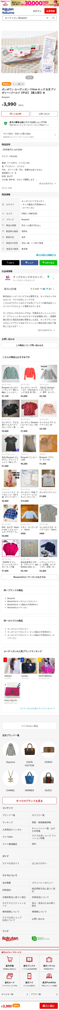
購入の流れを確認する (46, 254)
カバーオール (25, 489)
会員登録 (50, 10)
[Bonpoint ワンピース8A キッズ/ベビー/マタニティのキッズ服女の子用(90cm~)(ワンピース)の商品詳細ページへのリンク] (29, 443)
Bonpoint (6, 97)
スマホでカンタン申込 (9, 984)
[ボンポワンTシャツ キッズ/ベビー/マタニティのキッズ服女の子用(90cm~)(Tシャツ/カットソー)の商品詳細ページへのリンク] (48, 478)
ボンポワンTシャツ (47, 492)
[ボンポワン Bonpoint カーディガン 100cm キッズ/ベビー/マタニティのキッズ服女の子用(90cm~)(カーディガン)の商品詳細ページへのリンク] (29, 408)
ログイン (37, 10)
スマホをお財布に (29, 984)
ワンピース (24, 454)
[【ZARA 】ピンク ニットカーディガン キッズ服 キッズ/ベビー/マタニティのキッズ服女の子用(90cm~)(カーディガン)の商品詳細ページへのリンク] (11, 548)
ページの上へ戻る (29, 725)
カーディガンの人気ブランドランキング (36, 708)
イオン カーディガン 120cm (29, 528)
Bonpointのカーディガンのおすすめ (29, 576)
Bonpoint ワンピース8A (29, 458)
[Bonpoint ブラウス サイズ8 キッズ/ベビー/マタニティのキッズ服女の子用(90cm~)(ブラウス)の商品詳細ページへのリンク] (48, 443)
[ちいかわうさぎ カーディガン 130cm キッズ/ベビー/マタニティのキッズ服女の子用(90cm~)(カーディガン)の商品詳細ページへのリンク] (48, 513)
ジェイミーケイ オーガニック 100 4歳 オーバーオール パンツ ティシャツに (10, 497)
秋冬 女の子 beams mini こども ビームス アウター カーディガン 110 (10, 531)
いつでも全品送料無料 (29, 967)
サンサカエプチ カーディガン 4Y (47, 423)
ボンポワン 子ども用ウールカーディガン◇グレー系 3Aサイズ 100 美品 (10, 426)
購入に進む (49, 1005)
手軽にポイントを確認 (49, 984)
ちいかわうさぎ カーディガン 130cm (47, 528)
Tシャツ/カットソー (8, 454)
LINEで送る (49, 262)
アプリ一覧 (36, 994)
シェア (30, 262)
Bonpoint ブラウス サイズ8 (46, 458)
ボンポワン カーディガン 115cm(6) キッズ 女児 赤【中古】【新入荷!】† (29, 391)
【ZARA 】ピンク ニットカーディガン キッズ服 (10, 564)
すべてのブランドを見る (29, 800)
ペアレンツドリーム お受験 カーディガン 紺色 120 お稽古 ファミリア (47, 567)
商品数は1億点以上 (9, 967)
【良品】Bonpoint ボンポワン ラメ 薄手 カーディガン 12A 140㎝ (47, 391)
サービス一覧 (7, 994)
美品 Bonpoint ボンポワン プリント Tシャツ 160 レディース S (10, 461)
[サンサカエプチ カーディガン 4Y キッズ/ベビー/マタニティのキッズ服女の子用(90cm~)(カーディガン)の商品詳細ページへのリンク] (48, 408)
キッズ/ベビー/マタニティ (32, 201)
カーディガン (28, 207)
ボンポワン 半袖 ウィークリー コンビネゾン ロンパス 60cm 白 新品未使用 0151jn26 (29, 497)
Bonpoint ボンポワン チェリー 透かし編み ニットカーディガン (10, 391)
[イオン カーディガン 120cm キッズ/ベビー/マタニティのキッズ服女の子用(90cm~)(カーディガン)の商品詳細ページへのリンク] (29, 513)
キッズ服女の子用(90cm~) (34, 204)
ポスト (12, 262)
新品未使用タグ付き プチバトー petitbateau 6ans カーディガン (29, 566)
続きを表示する (46, 183)
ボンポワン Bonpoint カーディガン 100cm (29, 424)
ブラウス (42, 454)
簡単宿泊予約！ (49, 967)
